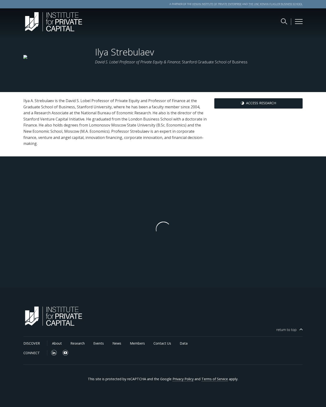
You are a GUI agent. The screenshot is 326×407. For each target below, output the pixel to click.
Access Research (261, 103)
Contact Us (162, 343)
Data (184, 343)
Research (77, 343)
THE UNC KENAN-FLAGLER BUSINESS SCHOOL (276, 4)
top (286, 329)
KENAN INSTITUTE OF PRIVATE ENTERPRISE (217, 4)
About (57, 343)
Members (137, 343)
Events (98, 343)
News (116, 343)
